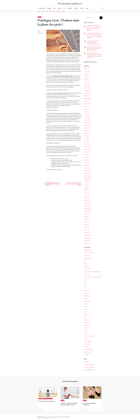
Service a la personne (89, 336)
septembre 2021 (88, 211)
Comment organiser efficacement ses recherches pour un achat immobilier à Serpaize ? (94, 48)
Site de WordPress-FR (89, 370)
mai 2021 (86, 221)
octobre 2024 (87, 125)
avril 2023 (86, 160)
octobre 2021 (87, 208)
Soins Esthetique (88, 341)
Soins (85, 338)
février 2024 (87, 144)
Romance (86, 328)
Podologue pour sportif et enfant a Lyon (62, 76)
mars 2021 (86, 227)
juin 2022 (86, 186)
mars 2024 (86, 141)
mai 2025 (86, 109)
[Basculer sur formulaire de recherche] (101, 8)
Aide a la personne (88, 253)
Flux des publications (89, 364)
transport (86, 346)
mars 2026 (86, 82)
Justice (85, 309)
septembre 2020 (88, 243)
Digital (59, 8)
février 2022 (87, 197)
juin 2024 (86, 136)
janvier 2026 (87, 87)
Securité (86, 333)
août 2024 (86, 130)
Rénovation (87, 322)
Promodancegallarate (70, 3)
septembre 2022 (88, 178)
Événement (86, 295)
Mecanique (86, 314)
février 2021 (87, 229)
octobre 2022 (87, 176)
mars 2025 (86, 114)
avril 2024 (86, 138)
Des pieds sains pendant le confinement (89, 404)
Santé (87, 8)
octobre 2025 (87, 95)
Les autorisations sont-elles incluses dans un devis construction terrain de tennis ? (94, 42)
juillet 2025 (86, 103)
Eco (64, 8)
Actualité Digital (88, 250)
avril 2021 (86, 224)
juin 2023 (86, 154)
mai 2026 (86, 77)
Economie (70, 8)
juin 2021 (86, 219)
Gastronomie (87, 301)
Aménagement (87, 258)
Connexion (86, 361)
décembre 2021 (87, 203)
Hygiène (86, 303)
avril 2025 (86, 111)
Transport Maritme (88, 349)
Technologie (87, 344)
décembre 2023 (87, 149)
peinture (86, 320)
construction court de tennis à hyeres (93, 277)
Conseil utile (87, 269)
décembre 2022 (87, 170)
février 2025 (87, 117)
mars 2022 (86, 195)
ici (50, 169)
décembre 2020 (87, 235)
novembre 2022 (87, 173)
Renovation (87, 325)
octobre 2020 (87, 240)
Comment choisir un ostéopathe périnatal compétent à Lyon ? (69, 404)
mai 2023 (86, 157)
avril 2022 (86, 192)
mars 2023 (86, 162)
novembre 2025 (87, 93)
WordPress (52, 417)
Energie (75, 8)
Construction (87, 274)
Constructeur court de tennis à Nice (92, 271)
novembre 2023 (87, 152)
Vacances (86, 354)
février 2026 (87, 85)
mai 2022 (86, 189)
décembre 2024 (87, 122)
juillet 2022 (86, 184)
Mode (85, 317)
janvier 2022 (87, 200)
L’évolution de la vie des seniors (46, 401)
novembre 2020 (87, 237)
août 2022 (86, 181)
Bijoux (85, 263)
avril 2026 (86, 79)
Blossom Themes (42, 417)
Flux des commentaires (89, 367)
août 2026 (86, 69)
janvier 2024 (87, 146)
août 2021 (86, 213)
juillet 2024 (86, 133)
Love (85, 311)
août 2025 (86, 101)
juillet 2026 (86, 71)
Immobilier (86, 306)
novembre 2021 (87, 205)
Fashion (81, 8)
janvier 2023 (87, 168)
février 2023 (87, 165)
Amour (85, 261)
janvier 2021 (87, 232)
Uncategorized (87, 352)
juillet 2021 (86, 216)
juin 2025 (86, 106)
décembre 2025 (87, 90)
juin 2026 (86, 74)
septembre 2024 (88, 128)
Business (49, 8)
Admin (39, 31)
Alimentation (42, 8)
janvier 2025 (87, 119)
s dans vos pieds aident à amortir (59, 93)
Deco (54, 8)
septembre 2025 (88, 98)
